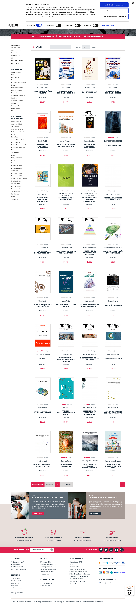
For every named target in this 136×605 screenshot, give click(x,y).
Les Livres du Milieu (17, 176)
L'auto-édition (15, 564)
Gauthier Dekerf (15, 163)
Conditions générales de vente (42, 602)
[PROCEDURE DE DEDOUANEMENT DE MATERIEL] (66, 335)
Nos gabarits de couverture (77, 581)
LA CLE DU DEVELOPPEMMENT (42, 252)
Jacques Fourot (113, 301)
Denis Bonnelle (42, 461)
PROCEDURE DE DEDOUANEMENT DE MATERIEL (66, 359)
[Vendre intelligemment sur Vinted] (66, 388)
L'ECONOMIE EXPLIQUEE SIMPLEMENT (42, 199)
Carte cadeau (15, 63)
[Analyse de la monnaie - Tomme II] (66, 68)
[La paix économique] (113, 282)
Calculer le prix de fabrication (78, 576)
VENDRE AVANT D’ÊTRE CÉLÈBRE (42, 92)
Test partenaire (15, 191)
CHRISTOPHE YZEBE (42, 354)
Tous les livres (15, 45)
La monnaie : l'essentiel (66, 465)
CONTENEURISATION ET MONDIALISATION (66, 252)
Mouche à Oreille (16, 181)
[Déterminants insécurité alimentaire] (89, 388)
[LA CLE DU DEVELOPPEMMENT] (42, 228)
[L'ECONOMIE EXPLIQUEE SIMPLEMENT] (42, 175)
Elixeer (13, 155)
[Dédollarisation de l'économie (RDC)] (113, 175)
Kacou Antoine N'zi (66, 248)
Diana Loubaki (113, 408)
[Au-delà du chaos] (42, 388)
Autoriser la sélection (114, 11)
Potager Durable (15, 189)
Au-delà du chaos (42, 412)
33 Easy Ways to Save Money (66, 305)
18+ (12, 58)
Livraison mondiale (53, 538)
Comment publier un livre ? (78, 569)
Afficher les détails (108, 25)
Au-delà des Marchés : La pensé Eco (42, 305)
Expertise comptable (17, 90)
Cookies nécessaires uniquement (114, 16)
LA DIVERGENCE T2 (113, 145)
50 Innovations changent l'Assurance (89, 199)
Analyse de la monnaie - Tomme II (66, 92)
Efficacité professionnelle (18, 82)
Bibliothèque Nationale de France (18, 133)
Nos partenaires (45, 585)
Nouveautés (14, 53)
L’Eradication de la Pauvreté (89, 358)
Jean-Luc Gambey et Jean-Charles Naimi (89, 194)
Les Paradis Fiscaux (113, 359)
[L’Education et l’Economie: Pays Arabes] (113, 442)
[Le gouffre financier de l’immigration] (66, 122)
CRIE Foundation (42, 248)
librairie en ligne (58, 506)
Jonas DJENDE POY (89, 408)
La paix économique (113, 305)
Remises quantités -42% (47, 564)
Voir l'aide (38, 513)
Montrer (79, 47)
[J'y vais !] (42, 335)
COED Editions (15, 142)
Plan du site (73, 583)
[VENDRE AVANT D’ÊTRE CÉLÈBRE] (42, 68)
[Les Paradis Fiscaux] (113, 335)
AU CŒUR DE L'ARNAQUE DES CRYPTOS (89, 146)
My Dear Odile (15, 183)
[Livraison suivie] (112, 563)
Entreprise (14, 85)
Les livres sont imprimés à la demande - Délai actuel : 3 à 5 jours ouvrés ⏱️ (68, 36)
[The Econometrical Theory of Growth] (113, 388)
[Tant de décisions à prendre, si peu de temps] (42, 442)
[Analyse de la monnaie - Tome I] (113, 68)
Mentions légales (59, 602)
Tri (47, 47)
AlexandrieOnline (16, 121)
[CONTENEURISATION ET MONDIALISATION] (66, 228)
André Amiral (66, 301)
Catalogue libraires (17, 60)
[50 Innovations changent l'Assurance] (89, 175)
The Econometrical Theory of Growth (113, 412)
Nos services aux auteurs (19, 569)
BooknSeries (14, 137)
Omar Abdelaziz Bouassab (113, 461)
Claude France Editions (17, 139)
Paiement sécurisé (82, 538)
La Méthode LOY (89, 92)
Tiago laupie (42, 301)
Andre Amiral (89, 301)
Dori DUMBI (66, 88)
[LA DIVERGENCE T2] (113, 122)
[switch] (58, 25)
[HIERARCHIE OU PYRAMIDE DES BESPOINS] (89, 228)
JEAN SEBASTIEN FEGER (113, 141)
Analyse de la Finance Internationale (89, 466)
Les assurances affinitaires (65, 198)
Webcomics (14, 199)
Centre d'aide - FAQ (75, 562)
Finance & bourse (16, 93)
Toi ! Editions (15, 194)
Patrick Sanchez (89, 141)
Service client (112, 538)
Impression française (24, 538)
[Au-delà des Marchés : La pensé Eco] (42, 282)
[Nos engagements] (112, 583)
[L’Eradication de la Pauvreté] (89, 335)
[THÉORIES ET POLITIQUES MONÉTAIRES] (42, 122)
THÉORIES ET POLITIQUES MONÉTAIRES (42, 146)
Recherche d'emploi (16, 108)
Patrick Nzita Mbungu (113, 194)
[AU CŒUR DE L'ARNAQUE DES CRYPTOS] (89, 122)
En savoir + (94, 513)
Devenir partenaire (46, 583)
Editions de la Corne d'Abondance (17, 151)
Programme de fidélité (47, 571)
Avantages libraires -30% (48, 567)
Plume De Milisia (16, 186)
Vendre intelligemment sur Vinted (66, 412)
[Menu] (133, 586)
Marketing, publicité (17, 100)
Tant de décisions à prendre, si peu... (42, 465)
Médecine (14, 103)
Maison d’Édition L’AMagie (19, 178)
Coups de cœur (15, 47)
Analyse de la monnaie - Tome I (113, 92)
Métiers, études (15, 106)
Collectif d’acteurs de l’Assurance (66, 194)
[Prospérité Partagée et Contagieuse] (113, 228)
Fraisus (13, 160)
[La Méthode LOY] (89, 68)
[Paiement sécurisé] (112, 573)
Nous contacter (74, 567)
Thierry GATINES (42, 194)
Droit (12, 74)
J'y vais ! (42, 359)
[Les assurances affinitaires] (66, 175)
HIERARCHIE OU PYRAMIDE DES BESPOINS (89, 252)
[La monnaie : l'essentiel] (65, 442)
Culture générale (16, 72)
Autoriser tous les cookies (114, 5)
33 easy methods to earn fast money (89, 305)
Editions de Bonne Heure (18, 147)
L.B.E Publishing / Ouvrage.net (16, 169)
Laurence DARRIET (89, 88)
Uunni (13, 196)
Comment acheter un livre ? (78, 571)
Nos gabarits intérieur (76, 579)
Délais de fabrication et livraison (79, 574)
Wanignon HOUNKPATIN (113, 248)
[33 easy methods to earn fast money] (89, 282)
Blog (71, 564)
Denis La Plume (66, 461)
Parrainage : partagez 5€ (48, 569)
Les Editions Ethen (16, 173)
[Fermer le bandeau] (133, 3)
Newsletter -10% (45, 562)
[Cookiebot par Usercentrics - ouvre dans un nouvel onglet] (13, 25)
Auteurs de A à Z (16, 55)
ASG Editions (15, 126)
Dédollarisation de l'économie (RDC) (113, 198)
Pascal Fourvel (42, 408)
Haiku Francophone (16, 165)
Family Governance (16, 158)
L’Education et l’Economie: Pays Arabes (113, 466)
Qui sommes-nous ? (17, 562)
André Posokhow (65, 141)
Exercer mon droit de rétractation (93, 602)
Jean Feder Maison (42, 88)
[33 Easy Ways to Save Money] (65, 282)
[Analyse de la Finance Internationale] (89, 442)
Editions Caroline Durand (18, 145)
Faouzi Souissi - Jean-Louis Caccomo (89, 461)
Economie (14, 80)
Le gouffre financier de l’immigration (66, 145)
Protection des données (73, 602)
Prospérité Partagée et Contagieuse (113, 252)
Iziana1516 (65, 408)
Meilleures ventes (16, 50)
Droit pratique (15, 77)
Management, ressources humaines (18, 97)
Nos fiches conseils (17, 567)
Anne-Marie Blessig (16, 124)
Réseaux (13, 111)
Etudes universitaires (17, 87)
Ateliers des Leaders (17, 129)
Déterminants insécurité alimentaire (89, 412)
